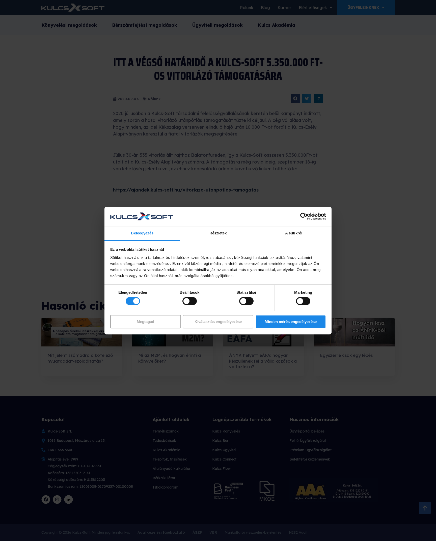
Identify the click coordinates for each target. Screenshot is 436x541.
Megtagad (145, 321)
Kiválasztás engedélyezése (218, 321)
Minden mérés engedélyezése (291, 321)
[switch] (189, 301)
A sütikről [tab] (293, 233)
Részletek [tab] (218, 233)
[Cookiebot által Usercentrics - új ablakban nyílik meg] (304, 216)
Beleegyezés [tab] (142, 233)
